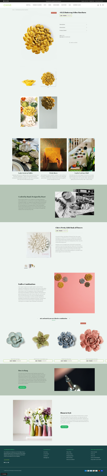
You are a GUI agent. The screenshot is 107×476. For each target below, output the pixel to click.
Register (65, 15)
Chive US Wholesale (10, 470)
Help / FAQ (68, 452)
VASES (49, 4)
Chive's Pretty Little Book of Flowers (69, 227)
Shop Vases (64, 426)
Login (61, 15)
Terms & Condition (70, 459)
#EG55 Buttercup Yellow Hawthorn (22, 9)
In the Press (46, 453)
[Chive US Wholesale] (7, 5)
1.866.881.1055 (91, 1)
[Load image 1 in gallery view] (38, 245)
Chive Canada (94, 452)
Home (13, 9)
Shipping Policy (69, 455)
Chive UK (93, 455)
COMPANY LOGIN (77, 4)
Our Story (46, 452)
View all (53, 320)
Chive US (93, 453)
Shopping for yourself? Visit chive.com (53, 1)
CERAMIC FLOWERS (37, 4)
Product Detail (63, 30)
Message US (46, 457)
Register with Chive (84, 1)
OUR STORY (63, 4)
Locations (46, 455)
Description (62, 24)
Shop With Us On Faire (96, 459)
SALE (70, 4)
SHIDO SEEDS (56, 4)
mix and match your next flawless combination (53, 318)
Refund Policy (69, 457)
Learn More (22, 387)
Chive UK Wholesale (95, 457)
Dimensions (62, 27)
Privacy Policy (69, 453)
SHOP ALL (28, 4)
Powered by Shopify (17, 470)
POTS (45, 4)
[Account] (98, 5)
